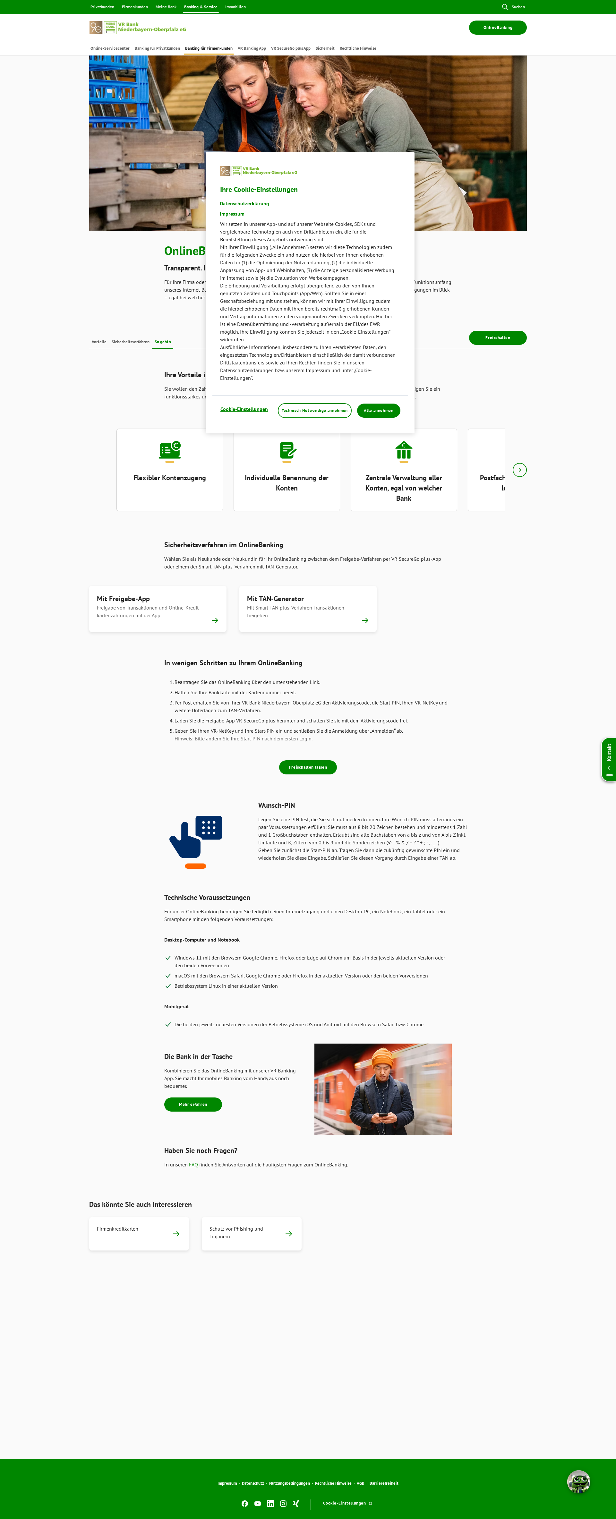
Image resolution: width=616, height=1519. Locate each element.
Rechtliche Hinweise (333, 1483)
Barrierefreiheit (384, 1483)
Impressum (227, 1483)
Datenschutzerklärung (244, 203)
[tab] (110, 48)
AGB (360, 1483)
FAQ (193, 1164)
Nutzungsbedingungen (289, 1483)
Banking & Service (201, 7)
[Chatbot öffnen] (578, 1481)
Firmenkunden (135, 7)
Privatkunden (102, 7)
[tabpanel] (169, 470)
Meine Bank (166, 7)
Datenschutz (253, 1483)
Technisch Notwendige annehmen (315, 410)
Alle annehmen (378, 410)
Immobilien (235, 7)
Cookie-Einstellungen (244, 408)
